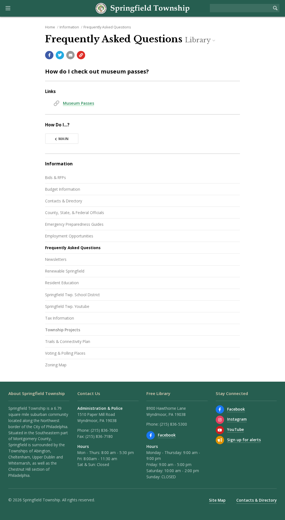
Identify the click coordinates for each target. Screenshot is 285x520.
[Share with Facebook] (49, 55)
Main (63, 138)
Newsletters (56, 259)
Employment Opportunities (69, 236)
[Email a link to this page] (70, 55)
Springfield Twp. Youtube (67, 306)
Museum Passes (78, 103)
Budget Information (62, 189)
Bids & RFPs (55, 177)
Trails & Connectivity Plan (67, 341)
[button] (8, 8)
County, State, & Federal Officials (74, 212)
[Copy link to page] (81, 55)
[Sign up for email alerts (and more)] (220, 440)
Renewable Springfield (64, 271)
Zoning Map (56, 364)
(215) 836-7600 (104, 430)
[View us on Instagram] (220, 420)
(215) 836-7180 (99, 436)
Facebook (167, 435)
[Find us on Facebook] (150, 435)
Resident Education (62, 282)
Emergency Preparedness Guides (74, 224)
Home (50, 27)
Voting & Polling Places (65, 353)
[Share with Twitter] (60, 55)
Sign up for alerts (244, 439)
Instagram (237, 419)
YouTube (235, 429)
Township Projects (62, 329)
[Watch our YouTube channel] (220, 430)
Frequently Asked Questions (107, 27)
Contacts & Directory (63, 200)
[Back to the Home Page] (142, 8)
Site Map (217, 500)
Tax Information (59, 318)
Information (69, 27)
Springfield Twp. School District (72, 294)
